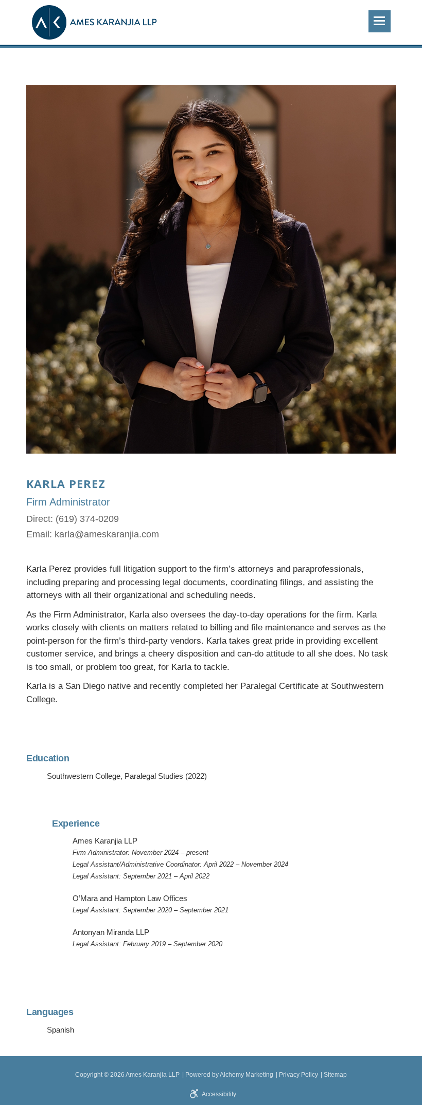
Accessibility (219, 1094)
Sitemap (335, 1074)
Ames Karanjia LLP (153, 1074)
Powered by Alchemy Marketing (229, 1074)
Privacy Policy (298, 1074)
